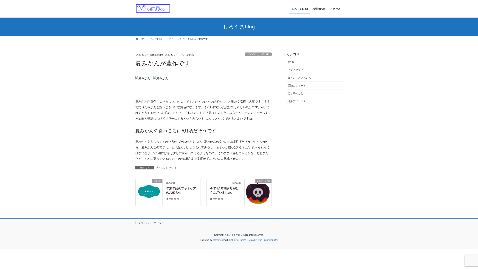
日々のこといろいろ (258, 54)
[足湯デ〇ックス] (258, 192)
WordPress (218, 240)
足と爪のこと (295, 93)
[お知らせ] (149, 192)
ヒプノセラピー (297, 69)
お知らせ (293, 62)
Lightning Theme (237, 240)
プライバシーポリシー (151, 222)
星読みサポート (297, 85)
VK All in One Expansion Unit (263, 240)
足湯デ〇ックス (297, 101)
